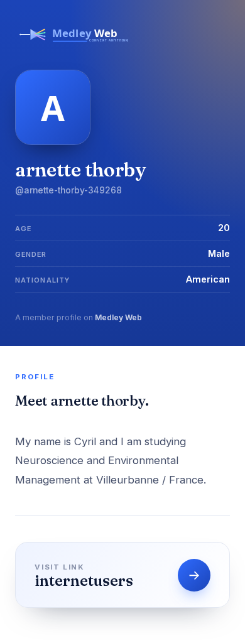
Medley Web (118, 317)
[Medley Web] (74, 45)
